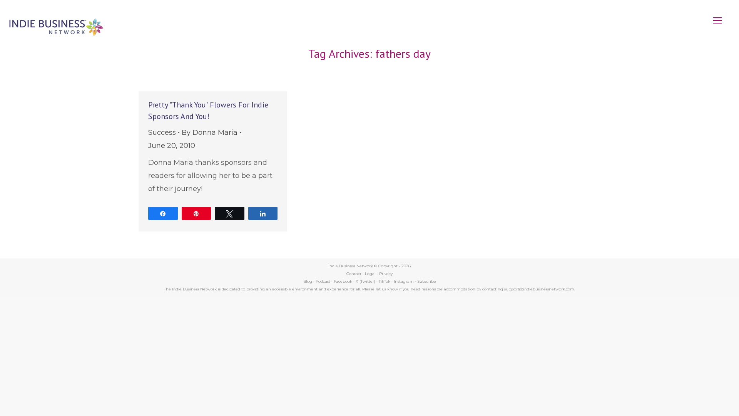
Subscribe (426, 281)
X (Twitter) (366, 281)
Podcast (323, 281)
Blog (307, 281)
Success (162, 132)
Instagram (404, 281)
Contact (353, 273)
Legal (370, 273)
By (209, 132)
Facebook (343, 281)
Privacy (386, 273)
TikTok (384, 281)
